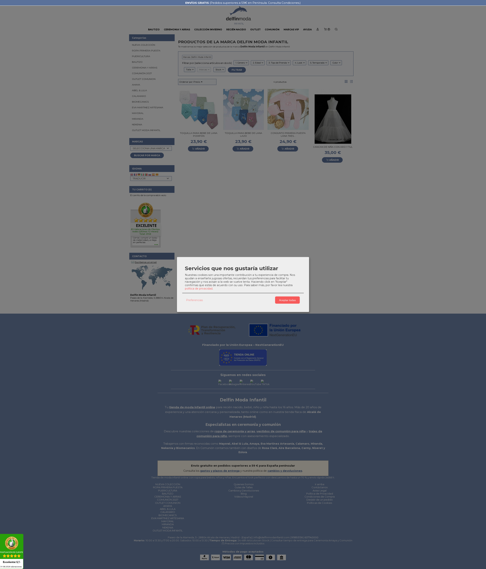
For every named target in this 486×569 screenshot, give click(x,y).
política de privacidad (198, 288)
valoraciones (11, 567)
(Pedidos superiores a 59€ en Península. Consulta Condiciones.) (243, 3)
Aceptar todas (287, 299)
